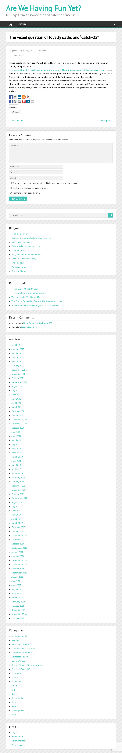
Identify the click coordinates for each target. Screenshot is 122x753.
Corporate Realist (19, 657)
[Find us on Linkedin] (19, 97)
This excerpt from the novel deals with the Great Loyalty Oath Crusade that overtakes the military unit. (57, 70)
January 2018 (17, 481)
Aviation (15, 640)
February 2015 (18, 602)
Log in (14, 732)
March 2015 (17, 597)
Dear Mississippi (29, 327)
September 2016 (19, 548)
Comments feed (18, 741)
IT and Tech (17, 681)
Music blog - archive (20, 242)
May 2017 (16, 515)
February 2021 (18, 411)
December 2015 (19, 560)
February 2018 (18, 477)
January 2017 (17, 531)
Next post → (107, 120)
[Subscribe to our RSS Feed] (24, 97)
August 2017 (17, 502)
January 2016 (17, 556)
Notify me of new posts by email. (27, 193)
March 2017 (17, 523)
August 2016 (17, 552)
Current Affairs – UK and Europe (26, 665)
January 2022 (17, 366)
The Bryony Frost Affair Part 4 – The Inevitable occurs (36, 301)
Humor (14, 677)
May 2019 (16, 448)
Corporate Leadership (21, 652)
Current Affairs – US (20, 669)
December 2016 (19, 535)
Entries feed (17, 736)
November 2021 (19, 374)
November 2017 (19, 490)
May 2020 (16, 440)
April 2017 (16, 519)
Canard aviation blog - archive (25, 246)
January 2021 (17, 415)
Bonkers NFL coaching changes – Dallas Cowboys (35, 305)
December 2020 (19, 419)
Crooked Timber (19, 271)
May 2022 (16, 361)
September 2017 (19, 498)
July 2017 (16, 506)
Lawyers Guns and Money (23, 258)
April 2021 (16, 403)
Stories (14, 706)
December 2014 (19, 610)
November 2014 (19, 614)
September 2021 (19, 382)
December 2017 (19, 486)
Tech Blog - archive (20, 234)
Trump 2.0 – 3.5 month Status (25, 289)
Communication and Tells (23, 648)
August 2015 (17, 577)
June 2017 (16, 510)
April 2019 (16, 452)
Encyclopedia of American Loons (26, 254)
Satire (14, 694)
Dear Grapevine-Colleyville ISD (38, 323)
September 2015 (19, 573)
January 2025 (17, 349)
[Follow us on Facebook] (11, 97)
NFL (13, 690)
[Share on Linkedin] (28, 101)
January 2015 (17, 606)
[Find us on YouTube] (28, 97)
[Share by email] (32, 101)
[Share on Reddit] (19, 101)
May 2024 (16, 353)
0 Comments (44, 51)
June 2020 (16, 436)
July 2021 (16, 390)
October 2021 (17, 378)
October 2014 (17, 618)
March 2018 (17, 473)
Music (14, 686)
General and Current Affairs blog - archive (31, 238)
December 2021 (19, 370)
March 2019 (17, 457)
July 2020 (16, 432)
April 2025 (16, 345)
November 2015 (19, 564)
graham (15, 51)
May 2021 (16, 399)
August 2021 (17, 386)
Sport (14, 702)
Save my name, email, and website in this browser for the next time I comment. (47, 183)
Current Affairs (18, 55)
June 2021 (16, 395)
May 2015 (16, 589)
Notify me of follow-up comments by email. (31, 188)
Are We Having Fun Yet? (43, 8)
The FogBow (17, 263)
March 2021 (17, 407)
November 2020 (19, 423)
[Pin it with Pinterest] (24, 101)
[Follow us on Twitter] (15, 97)
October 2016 (17, 544)
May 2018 (16, 465)
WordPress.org (18, 745)
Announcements (19, 636)
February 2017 (18, 527)
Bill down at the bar (20, 644)
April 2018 (16, 469)
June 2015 (16, 585)
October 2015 (17, 568)
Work (13, 715)
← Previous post (17, 120)
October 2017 (17, 494)
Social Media (17, 698)
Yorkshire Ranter (19, 267)
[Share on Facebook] (11, 101)
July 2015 (16, 581)
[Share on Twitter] (15, 101)
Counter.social (18, 250)
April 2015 (16, 593)
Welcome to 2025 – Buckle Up (25, 297)
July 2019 (16, 444)
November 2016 (19, 539)
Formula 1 (16, 673)
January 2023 (17, 357)
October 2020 (17, 428)
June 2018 (16, 461)
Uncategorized (18, 710)
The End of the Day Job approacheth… (29, 293)
